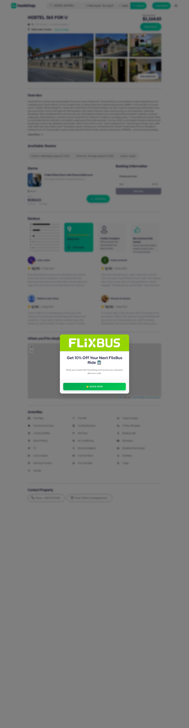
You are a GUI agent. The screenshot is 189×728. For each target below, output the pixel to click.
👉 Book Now (94, 386)
